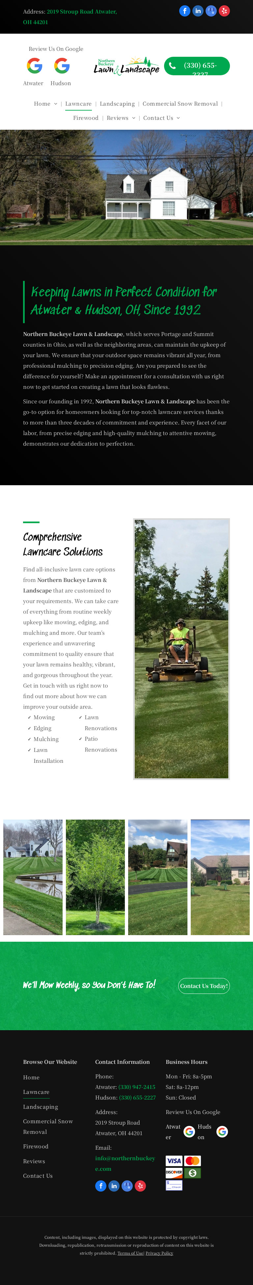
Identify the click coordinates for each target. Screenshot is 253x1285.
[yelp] (224, 11)
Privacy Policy (159, 1253)
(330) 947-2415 (136, 1087)
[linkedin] (198, 11)
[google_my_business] (211, 11)
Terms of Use (130, 1253)
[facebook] (184, 11)
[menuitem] (46, 104)
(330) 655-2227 (137, 1097)
